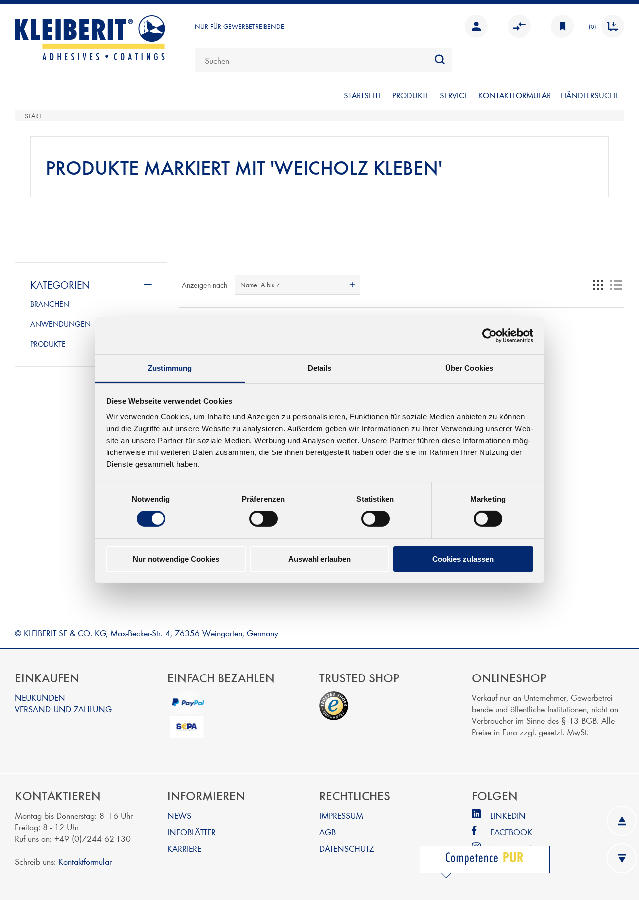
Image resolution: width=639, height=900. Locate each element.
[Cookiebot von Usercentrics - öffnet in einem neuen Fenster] (489, 335)
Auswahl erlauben (319, 559)
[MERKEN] (560, 26)
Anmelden (474, 26)
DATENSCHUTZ (347, 848)
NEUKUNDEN (40, 697)
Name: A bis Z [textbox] (260, 284)
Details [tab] (320, 368)
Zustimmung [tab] (170, 368)
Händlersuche (590, 95)
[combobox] (323, 60)
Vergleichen (517, 26)
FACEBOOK (511, 831)
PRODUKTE (411, 95)
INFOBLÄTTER (191, 831)
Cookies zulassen (463, 559)
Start (33, 115)
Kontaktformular (85, 861)
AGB (328, 831)
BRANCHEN (49, 304)
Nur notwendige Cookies (176, 559)
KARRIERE (184, 848)
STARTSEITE (363, 95)
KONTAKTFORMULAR (514, 95)
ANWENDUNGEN (60, 324)
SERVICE (454, 95)
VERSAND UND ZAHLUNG (63, 708)
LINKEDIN (508, 815)
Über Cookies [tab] (469, 368)
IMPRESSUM (341, 815)
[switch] (263, 519)
